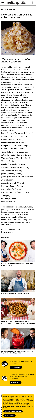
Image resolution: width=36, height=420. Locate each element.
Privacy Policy (9, 415)
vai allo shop (15, 367)
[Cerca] (33, 2)
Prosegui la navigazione (12, 411)
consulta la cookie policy (19, 402)
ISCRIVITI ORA (15, 382)
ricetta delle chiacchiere (22, 85)
